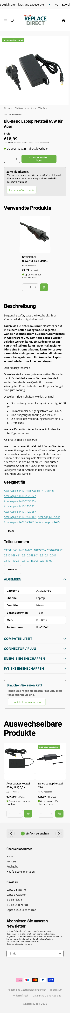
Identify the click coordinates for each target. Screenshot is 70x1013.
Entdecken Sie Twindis (21, 190)
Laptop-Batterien (17, 889)
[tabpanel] (35, 641)
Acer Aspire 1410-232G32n (20, 496)
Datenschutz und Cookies (47, 995)
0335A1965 (10, 550)
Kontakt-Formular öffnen (27, 702)
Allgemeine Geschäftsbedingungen (27, 989)
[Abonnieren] (59, 953)
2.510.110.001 (48, 555)
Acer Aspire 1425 (49, 522)
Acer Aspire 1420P (49, 517)
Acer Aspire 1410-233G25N (20, 501)
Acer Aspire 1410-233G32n (20, 506)
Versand (17, 143)
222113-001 (47, 560)
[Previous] (11, 833)
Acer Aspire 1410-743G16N (20, 517)
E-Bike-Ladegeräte (17, 905)
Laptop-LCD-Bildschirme (21, 910)
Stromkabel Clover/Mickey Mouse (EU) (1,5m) (35, 259)
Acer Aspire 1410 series (40, 491)
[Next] (58, 833)
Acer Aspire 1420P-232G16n (21, 522)
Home (9, 108)
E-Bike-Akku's (14, 900)
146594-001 (26, 550)
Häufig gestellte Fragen (21, 871)
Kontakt (11, 861)
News (10, 856)
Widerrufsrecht (21, 995)
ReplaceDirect (32, 1003)
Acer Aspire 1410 (14, 491)
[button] (6, 20)
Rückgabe (12, 866)
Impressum (56, 989)
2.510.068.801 (30, 555)
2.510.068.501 (55, 550)
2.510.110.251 (12, 560)
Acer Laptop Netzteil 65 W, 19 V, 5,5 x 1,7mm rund (18, 786)
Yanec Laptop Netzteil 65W (50, 785)
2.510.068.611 (12, 555)
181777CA (40, 550)
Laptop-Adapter (16, 894)
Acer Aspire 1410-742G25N (20, 511)
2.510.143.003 (30, 560)
